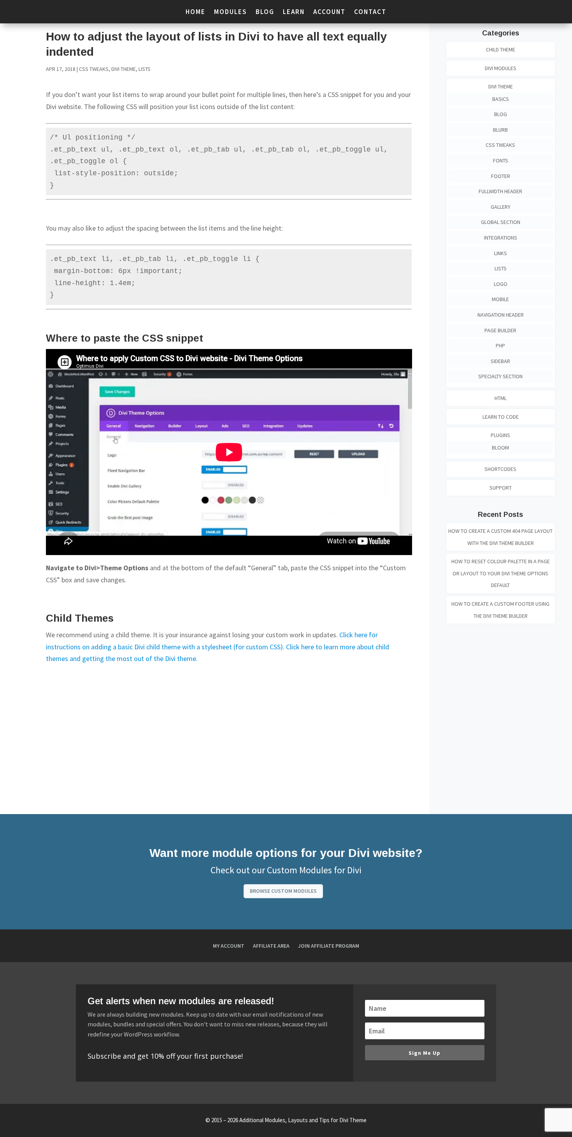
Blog (265, 12)
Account (329, 12)
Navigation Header (500, 314)
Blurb (500, 129)
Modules (230, 12)
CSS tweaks (94, 68)
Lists (145, 68)
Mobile (500, 299)
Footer (500, 176)
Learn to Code (501, 416)
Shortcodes (500, 468)
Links (500, 253)
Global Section (500, 222)
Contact (370, 12)
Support (501, 487)
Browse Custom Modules (283, 890)
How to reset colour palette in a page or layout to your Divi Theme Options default (500, 573)
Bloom (500, 447)
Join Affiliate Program (328, 946)
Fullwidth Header (500, 191)
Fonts (500, 160)
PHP (500, 345)
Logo (500, 283)
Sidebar (500, 361)
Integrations (500, 237)
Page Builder (500, 330)
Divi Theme (123, 68)
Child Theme (500, 49)
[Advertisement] (228, 731)
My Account (228, 946)
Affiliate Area (271, 946)
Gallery (501, 206)
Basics (500, 98)
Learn (294, 12)
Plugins (500, 435)
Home (195, 12)
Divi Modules (500, 68)
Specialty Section (500, 376)
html (501, 398)
